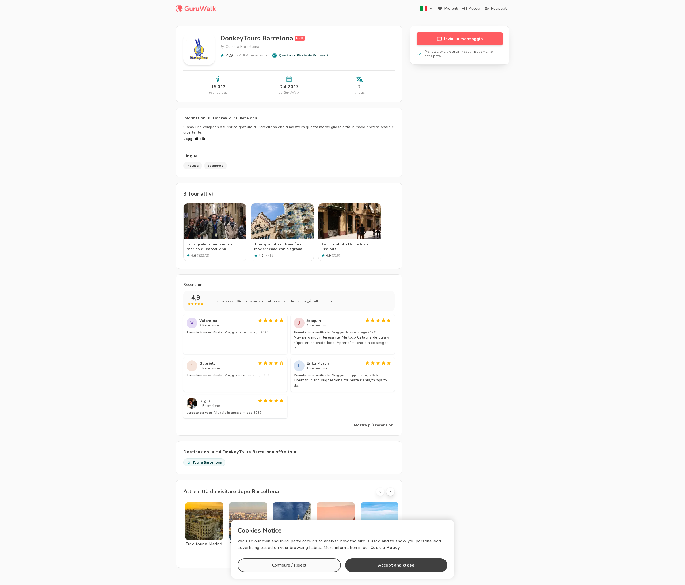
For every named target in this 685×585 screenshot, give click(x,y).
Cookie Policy (385, 547)
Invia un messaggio (463, 39)
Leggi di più (194, 138)
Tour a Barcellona (207, 462)
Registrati (499, 8)
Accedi (474, 8)
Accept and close (396, 565)
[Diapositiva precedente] (380, 491)
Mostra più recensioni (374, 425)
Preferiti (451, 8)
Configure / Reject (289, 565)
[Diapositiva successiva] (390, 491)
